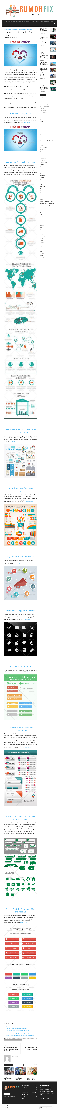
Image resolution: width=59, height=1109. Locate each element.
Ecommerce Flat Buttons (20, 666)
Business (10, 21)
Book (41, 125)
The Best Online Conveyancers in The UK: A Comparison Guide (8, 1077)
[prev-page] (35, 1065)
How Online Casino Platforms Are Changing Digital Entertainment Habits (44, 57)
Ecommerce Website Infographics (20, 162)
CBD (41, 138)
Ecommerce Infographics (20, 113)
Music (51, 21)
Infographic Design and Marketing (25, 29)
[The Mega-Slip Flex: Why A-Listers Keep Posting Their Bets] (53, 89)
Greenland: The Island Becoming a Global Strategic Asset (44, 42)
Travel (15, 24)
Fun (40, 173)
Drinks (41, 151)
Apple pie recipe (43, 112)
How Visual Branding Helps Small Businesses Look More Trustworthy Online (44, 50)
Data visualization (10, 27)
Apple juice (42, 108)
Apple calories (43, 101)
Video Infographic (43, 257)
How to (41, 197)
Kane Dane (7, 37)
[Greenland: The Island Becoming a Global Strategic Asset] (53, 43)
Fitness (41, 169)
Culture (41, 145)
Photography (42, 233)
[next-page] (36, 1065)
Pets (5, 24)
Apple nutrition (43, 110)
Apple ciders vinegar (44, 104)
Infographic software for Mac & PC (47, 203)
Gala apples (42, 175)
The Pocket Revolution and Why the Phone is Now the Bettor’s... (44, 82)
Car (14, 21)
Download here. (26, 122)
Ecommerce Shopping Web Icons (20, 610)
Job (40, 212)
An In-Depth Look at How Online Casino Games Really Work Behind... (44, 36)
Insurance (42, 207)
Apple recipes (43, 114)
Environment (42, 160)
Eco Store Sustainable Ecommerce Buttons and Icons (20, 817)
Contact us (26, 24)
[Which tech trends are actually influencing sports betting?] (53, 30)
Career (41, 134)
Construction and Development (46, 140)
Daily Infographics (43, 147)
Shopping (42, 240)
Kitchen (41, 216)
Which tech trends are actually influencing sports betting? (43, 30)
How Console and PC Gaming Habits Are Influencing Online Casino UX (19, 1077)
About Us (21, 24)
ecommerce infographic (19, 1038)
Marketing (46, 21)
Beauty (41, 121)
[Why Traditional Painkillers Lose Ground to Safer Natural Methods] (32, 1071)
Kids (41, 214)
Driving (41, 153)
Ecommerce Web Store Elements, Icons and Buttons (20, 728)
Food (23, 21)
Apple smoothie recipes (45, 117)
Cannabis (42, 130)
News (41, 229)
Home (5, 21)
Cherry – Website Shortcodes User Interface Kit (20, 910)
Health (37, 21)
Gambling (42, 177)
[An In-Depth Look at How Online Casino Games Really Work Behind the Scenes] (53, 36)
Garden (32, 21)
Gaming (27, 21)
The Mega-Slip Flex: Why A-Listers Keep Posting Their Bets (44, 88)
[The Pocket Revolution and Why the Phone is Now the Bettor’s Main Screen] (53, 82)
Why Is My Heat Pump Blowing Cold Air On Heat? (44, 75)
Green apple (42, 186)
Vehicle (41, 255)
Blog (41, 123)
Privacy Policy (6, 1105)
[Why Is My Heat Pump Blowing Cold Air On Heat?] (53, 76)
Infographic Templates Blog (45, 205)
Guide (41, 188)
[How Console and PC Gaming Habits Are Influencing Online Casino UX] (20, 1071)
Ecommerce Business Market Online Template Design (20, 431)
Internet (41, 210)
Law (41, 218)
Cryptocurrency (43, 143)
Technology (10, 24)
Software (42, 242)
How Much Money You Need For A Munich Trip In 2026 (44, 63)
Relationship (42, 236)
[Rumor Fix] (29, 10)
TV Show (42, 253)
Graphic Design (15, 29)
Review (41, 238)
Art (40, 119)
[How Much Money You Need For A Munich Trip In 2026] (53, 64)
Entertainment (43, 158)
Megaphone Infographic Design (20, 556)
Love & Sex (42, 223)
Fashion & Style (43, 162)
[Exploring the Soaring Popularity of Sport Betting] (53, 70)
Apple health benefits (44, 106)
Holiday (41, 192)
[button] (54, 23)
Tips (41, 249)
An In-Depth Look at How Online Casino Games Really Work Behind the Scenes (47, 1093)
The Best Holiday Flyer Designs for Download (31, 1048)
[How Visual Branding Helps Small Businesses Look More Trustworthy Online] (53, 49)
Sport (41, 244)
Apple (41, 99)
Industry (41, 199)
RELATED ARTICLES (8, 1065)
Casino (41, 136)
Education (18, 21)
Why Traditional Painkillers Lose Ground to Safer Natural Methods (31, 1077)
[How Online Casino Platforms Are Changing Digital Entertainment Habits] (53, 57)
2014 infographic (10, 1038)
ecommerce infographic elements (30, 1038)
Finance (41, 166)
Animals (41, 97)
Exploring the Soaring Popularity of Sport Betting (44, 69)
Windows (42, 259)
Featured (42, 164)
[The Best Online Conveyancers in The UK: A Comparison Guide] (9, 1071)
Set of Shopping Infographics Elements (20, 489)
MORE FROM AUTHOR (18, 1065)
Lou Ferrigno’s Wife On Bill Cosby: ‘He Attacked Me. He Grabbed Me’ (11, 1049)
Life (40, 220)
